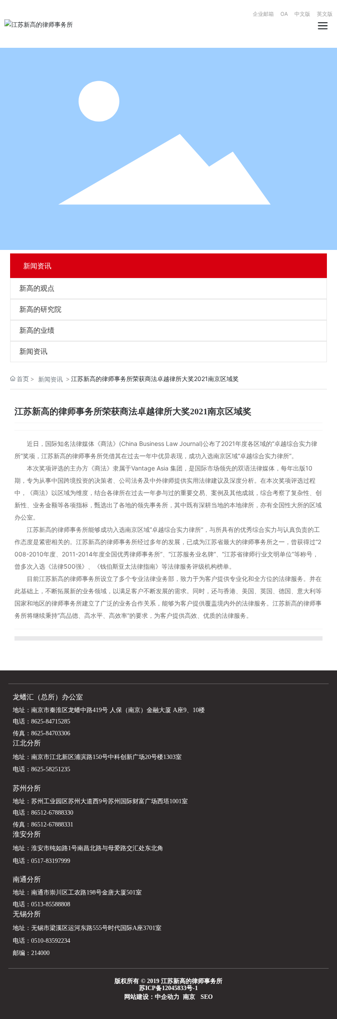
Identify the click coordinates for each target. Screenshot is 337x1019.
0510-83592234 (50, 940)
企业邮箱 (266, 14)
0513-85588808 (50, 904)
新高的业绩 (36, 330)
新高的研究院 (40, 309)
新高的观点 (36, 288)
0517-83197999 (50, 861)
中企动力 (167, 997)
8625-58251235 (50, 769)
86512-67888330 (52, 812)
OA (284, 14)
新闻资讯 (33, 351)
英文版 (325, 14)
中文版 (302, 14)
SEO (207, 997)
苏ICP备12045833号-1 (168, 988)
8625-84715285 (50, 721)
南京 (189, 997)
